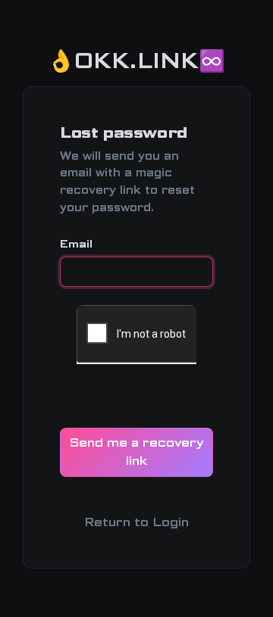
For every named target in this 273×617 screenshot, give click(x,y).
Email (76, 243)
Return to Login (136, 522)
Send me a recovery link (136, 451)
